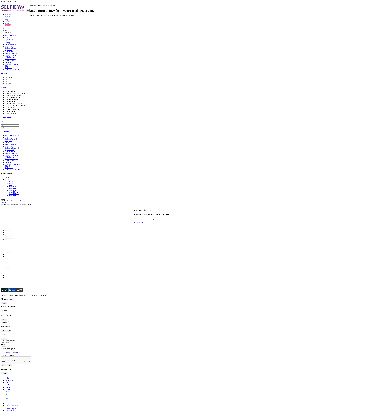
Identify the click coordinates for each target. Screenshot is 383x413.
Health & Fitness (10, 39)
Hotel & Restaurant (11, 35)
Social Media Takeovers (14, 103)
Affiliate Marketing (13, 109)
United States (10, 410)
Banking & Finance (11, 48)
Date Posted (4, 73)
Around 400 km (14, 194)
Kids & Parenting (10, 44)
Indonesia (9, 393)
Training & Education (11, 64)
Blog (6, 20)
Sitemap (7, 254)
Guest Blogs (11, 91)
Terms (7, 236)
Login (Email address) (8, 341)
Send (9, 330)
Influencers (8, 16)
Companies (8, 253)
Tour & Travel (9, 60)
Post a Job (8, 25)
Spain (6, 30)
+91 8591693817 (16, 247)
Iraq (7, 395)
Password (4, 344)
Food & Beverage (10, 55)
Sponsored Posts (12, 101)
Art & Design (9, 46)
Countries (8, 258)
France (8, 389)
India (7, 391)
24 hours (10, 77)
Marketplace (9, 14)
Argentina (9, 377)
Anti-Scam (8, 234)
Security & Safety (10, 59)
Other (6, 66)
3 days (9, 79)
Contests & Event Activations (16, 105)
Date (10, 185)
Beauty (7, 37)
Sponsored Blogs (12, 99)
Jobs (6, 18)
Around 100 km (14, 188)
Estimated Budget (6, 117)
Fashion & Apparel (11, 53)
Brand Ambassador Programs (16, 93)
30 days (9, 83)
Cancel (4, 330)
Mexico (8, 400)
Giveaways (10, 107)
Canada (8, 384)
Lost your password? (7, 352)
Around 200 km (14, 190)
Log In (7, 21)
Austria (8, 379)
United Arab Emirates (12, 405)
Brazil (8, 382)
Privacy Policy (9, 238)
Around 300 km (14, 192)
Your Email (5, 322)
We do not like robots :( (8, 355)
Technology (8, 62)
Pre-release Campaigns (14, 97)
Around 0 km (13, 186)
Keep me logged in (9, 349)
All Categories (5, 131)
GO (3, 127)
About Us (8, 230)
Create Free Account (140, 223)
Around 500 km (14, 195)
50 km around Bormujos (18, 201)
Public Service (9, 57)
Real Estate (8, 68)
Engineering (8, 50)
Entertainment (9, 51)
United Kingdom (11, 409)
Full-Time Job (11, 111)
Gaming (7, 43)
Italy (7, 398)
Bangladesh (9, 380)
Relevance (12, 183)
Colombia (9, 387)
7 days (9, 81)
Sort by (11, 181)
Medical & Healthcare (12, 69)
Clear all (3, 203)
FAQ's (7, 256)
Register (7, 23)
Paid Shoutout (11, 113)
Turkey (8, 403)
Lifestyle (7, 41)
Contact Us (8, 251)
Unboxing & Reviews (14, 95)
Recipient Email (6, 326)
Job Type (3, 87)
